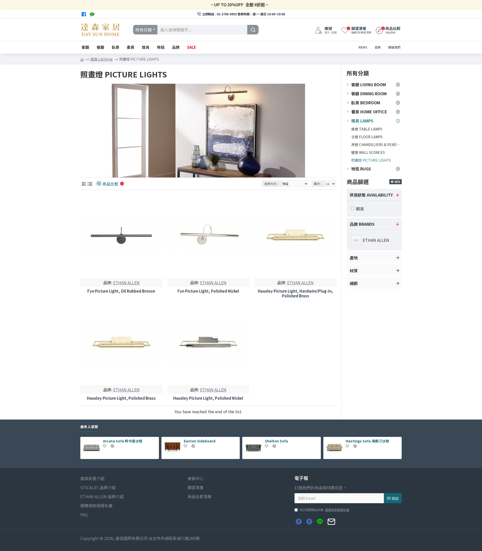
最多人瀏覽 (89, 427)
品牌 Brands (362, 224)
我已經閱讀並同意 (324, 510)
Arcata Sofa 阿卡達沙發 (122, 441)
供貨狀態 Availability (371, 195)
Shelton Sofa (276, 441)
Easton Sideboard (199, 441)
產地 (354, 258)
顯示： (318, 183)
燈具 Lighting (101, 59)
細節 (354, 283)
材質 (354, 270)
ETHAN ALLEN (126, 283)
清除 (397, 181)
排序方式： (271, 183)
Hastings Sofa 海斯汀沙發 (367, 441)
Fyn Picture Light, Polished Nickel (208, 291)
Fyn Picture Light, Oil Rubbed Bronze (121, 291)
